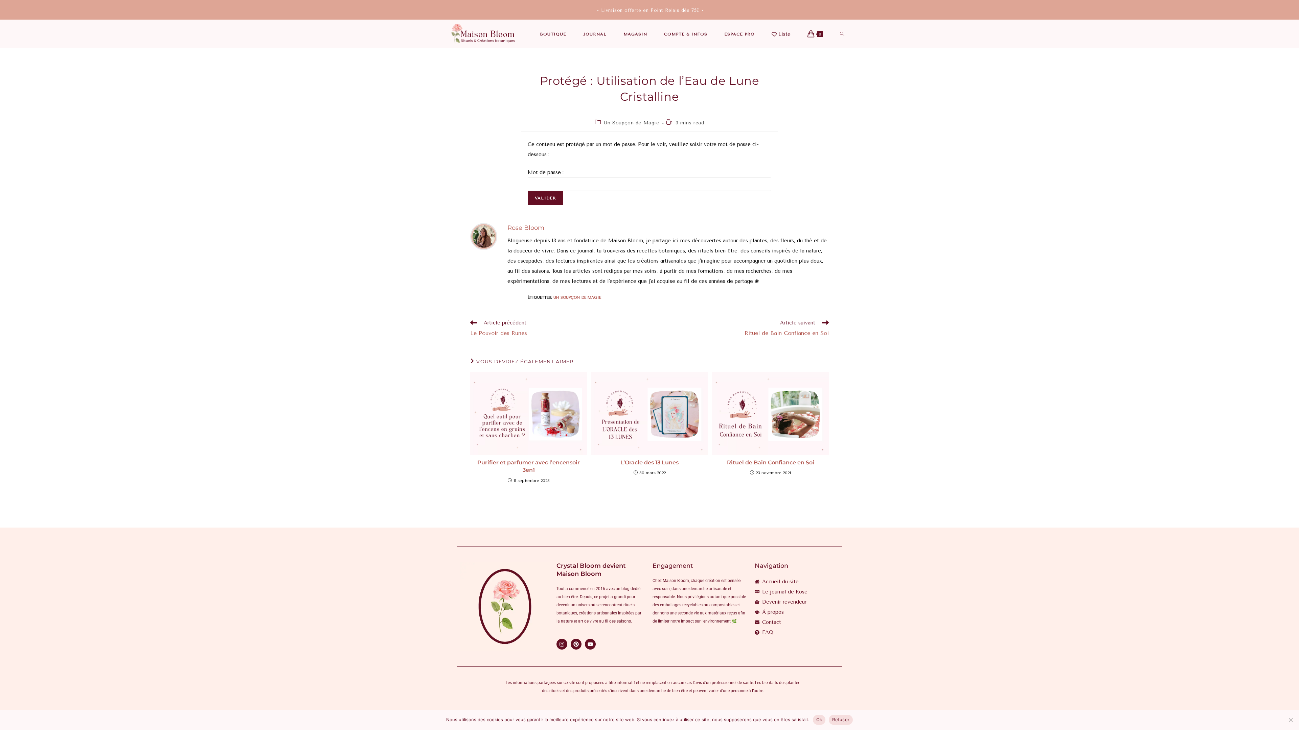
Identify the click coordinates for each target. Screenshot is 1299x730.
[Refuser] (1290, 719)
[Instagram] (561, 644)
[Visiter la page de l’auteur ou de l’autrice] (483, 236)
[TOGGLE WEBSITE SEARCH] (841, 34)
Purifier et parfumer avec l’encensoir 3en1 (528, 466)
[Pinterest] (576, 644)
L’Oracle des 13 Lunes (649, 462)
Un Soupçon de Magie (631, 123)
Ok (819, 719)
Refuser (840, 719)
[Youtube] (590, 644)
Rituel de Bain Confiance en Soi (770, 462)
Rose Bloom (525, 228)
